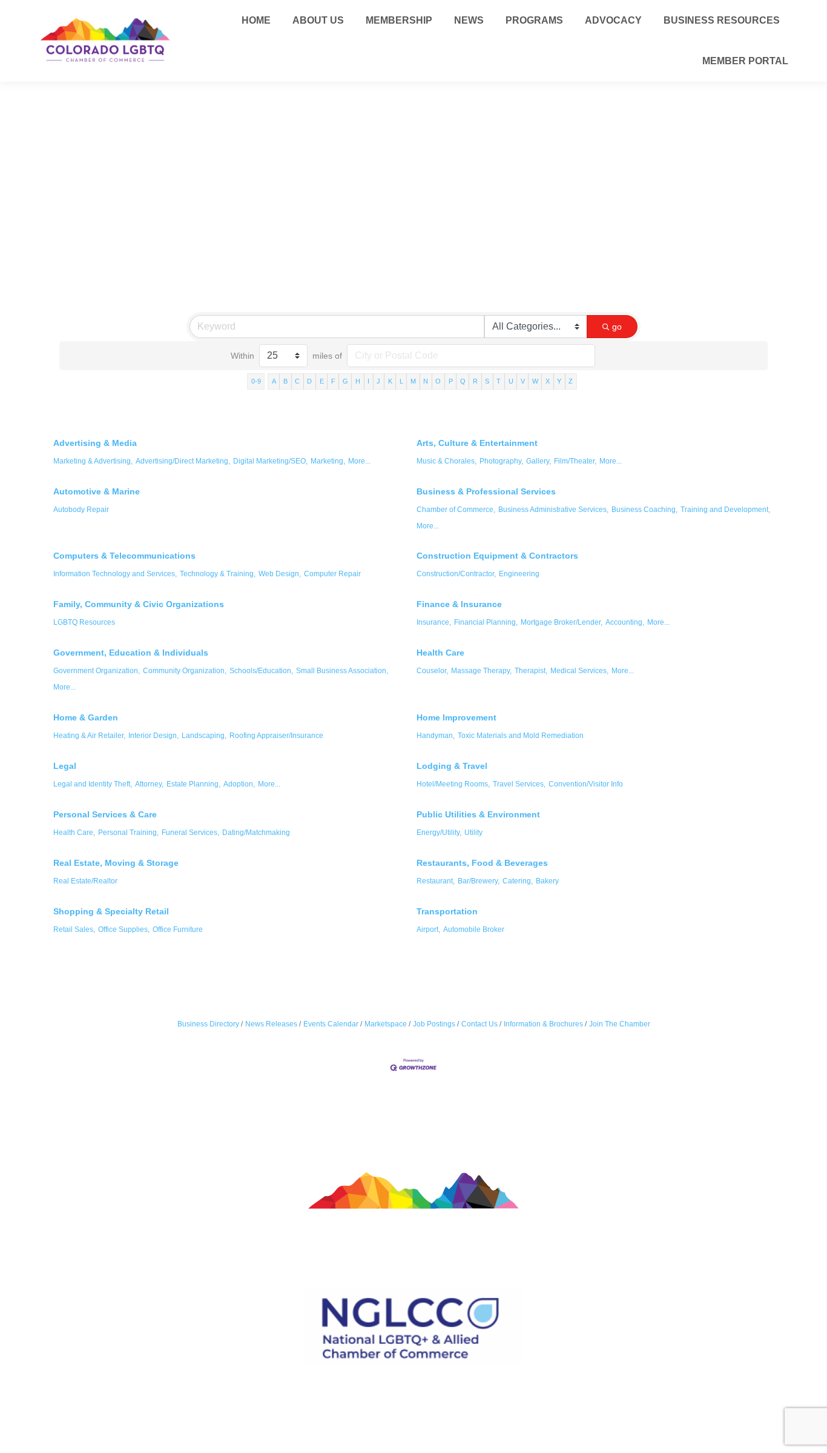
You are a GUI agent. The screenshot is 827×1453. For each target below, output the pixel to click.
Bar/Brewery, (478, 881)
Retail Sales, (74, 929)
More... (359, 461)
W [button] (535, 381)
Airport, (428, 929)
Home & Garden (85, 717)
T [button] (498, 381)
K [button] (390, 381)
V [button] (523, 381)
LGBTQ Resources (84, 622)
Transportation (447, 911)
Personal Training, (128, 832)
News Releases (271, 1024)
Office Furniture (178, 929)
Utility (473, 832)
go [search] (617, 326)
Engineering (519, 574)
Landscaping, (204, 735)
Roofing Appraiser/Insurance (276, 735)
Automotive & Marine (96, 491)
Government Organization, (96, 671)
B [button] (285, 381)
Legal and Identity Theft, (92, 784)
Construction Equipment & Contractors (497, 555)
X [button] (547, 381)
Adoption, (239, 784)
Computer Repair (332, 574)
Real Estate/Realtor (85, 881)
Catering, (517, 881)
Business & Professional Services (486, 491)
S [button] (487, 381)
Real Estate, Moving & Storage (116, 863)
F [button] (333, 381)
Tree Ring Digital (457, 1406)
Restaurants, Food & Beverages (482, 863)
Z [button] (570, 381)
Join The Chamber (619, 1024)
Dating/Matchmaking (256, 832)
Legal (64, 766)
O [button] (438, 381)
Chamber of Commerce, (456, 509)
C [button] (297, 381)
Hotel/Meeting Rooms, (453, 784)
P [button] (451, 381)
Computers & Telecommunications (124, 555)
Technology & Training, (217, 574)
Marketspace (385, 1024)
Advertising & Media (95, 443)
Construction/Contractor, (456, 574)
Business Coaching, (644, 509)
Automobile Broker (473, 929)
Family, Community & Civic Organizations (138, 604)
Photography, (501, 461)
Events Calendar (330, 1024)
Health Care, (74, 832)
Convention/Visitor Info (586, 784)
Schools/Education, (261, 671)
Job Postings (434, 1024)
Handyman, (436, 735)
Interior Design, (153, 735)
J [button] (378, 381)
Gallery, (538, 461)
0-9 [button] (256, 381)
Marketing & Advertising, (93, 461)
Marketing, (328, 461)
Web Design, (280, 574)
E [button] (322, 381)
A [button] (274, 381)
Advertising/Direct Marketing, (183, 461)
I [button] (368, 381)
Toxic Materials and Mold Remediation (521, 735)
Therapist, (531, 671)
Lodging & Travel (452, 766)
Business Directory (208, 1024)
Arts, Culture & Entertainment (477, 443)
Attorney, (149, 784)
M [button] (413, 381)
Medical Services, (579, 671)
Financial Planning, (486, 622)
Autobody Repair (81, 509)
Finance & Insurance (459, 604)
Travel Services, (519, 784)
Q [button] (463, 381)
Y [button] (559, 381)
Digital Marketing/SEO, (270, 461)
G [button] (345, 381)
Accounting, (624, 622)
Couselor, (432, 671)
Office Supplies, (124, 929)
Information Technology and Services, (115, 574)
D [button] (309, 381)
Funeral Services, (190, 832)
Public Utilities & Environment (478, 814)
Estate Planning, (193, 784)
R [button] (475, 381)
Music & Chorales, (446, 461)
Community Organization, (184, 671)
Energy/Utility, (439, 832)
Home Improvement (456, 717)
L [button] (401, 381)
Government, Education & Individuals (130, 652)
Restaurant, (436, 881)
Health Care (440, 652)
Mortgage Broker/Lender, (561, 622)
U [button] (511, 381)
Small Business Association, (342, 671)
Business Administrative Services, (553, 509)
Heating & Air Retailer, (89, 735)
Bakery (547, 881)
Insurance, (434, 622)
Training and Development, (725, 509)
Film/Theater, (575, 461)
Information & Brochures (543, 1024)
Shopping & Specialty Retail (111, 911)
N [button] (425, 381)
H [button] (357, 381)
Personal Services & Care (105, 814)
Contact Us (479, 1024)
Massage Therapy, (481, 671)
